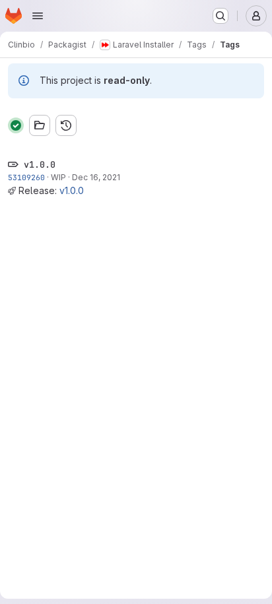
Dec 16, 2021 (96, 177)
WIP (58, 177)
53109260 (26, 177)
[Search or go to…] (220, 16)
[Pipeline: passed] (16, 125)
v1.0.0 (71, 190)
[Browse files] (39, 125)
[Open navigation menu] (37, 15)
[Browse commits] (66, 125)
